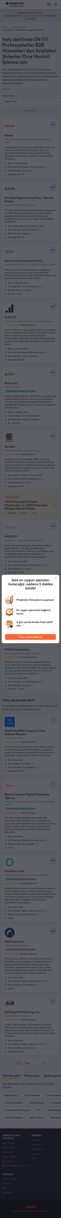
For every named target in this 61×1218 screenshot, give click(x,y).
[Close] (55, 578)
